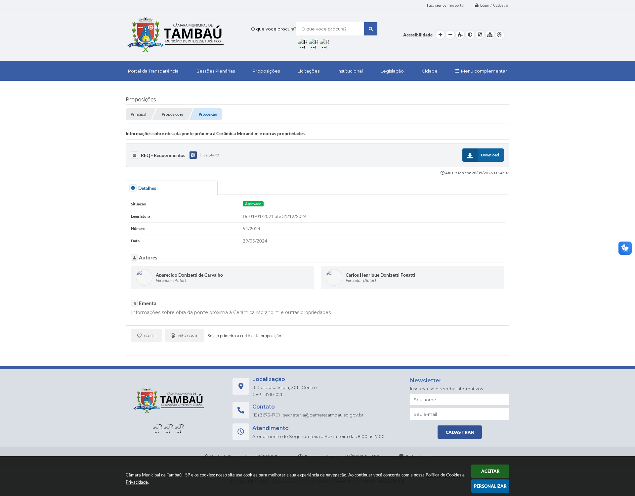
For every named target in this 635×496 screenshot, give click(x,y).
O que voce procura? (273, 28)
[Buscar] (370, 28)
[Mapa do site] (490, 34)
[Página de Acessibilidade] (499, 34)
